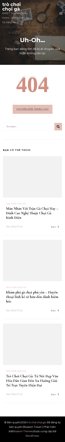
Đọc (53, 226)
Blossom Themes (22, 431)
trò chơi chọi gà (11, 7)
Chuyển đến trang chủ (32, 109)
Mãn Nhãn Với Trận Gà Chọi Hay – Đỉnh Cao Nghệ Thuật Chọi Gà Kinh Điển (32, 213)
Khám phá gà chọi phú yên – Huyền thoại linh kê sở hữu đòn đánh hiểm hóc (32, 297)
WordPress (32, 435)
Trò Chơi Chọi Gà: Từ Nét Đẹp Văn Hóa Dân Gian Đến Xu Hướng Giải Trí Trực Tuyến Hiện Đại (32, 380)
